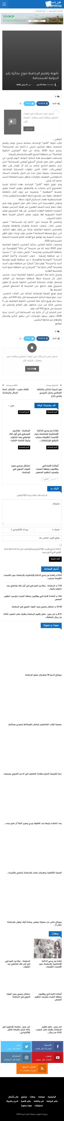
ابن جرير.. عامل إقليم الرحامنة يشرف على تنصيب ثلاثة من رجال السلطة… (32, 615)
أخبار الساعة (52, 412)
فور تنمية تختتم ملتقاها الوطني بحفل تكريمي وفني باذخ (49, 393)
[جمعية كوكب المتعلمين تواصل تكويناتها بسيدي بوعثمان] (32, 700)
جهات (32, 1097)
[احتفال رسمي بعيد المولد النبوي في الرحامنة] (18, 454)
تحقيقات (39, 1106)
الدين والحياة (12, 1101)
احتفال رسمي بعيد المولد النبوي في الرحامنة (33, 607)
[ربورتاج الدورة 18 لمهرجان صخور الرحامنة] (32, 651)
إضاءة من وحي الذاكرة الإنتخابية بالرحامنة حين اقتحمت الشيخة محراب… (33, 577)
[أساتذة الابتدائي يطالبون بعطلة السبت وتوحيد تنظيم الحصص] (46, 454)
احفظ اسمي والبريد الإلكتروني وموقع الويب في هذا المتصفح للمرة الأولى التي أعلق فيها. (32, 550)
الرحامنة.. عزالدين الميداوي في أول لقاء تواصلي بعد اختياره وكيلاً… (34, 587)
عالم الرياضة (52, 1101)
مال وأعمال (13, 1097)
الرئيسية (52, 1097)
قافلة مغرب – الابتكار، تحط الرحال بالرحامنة (15, 391)
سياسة (41, 1097)
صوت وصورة (26, 1106)
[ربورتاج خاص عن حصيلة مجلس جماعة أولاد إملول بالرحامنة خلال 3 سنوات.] (32, 898)
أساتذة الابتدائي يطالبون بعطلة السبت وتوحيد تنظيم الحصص (33, 598)
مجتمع (24, 1097)
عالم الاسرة (26, 1101)
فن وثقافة (39, 1101)
